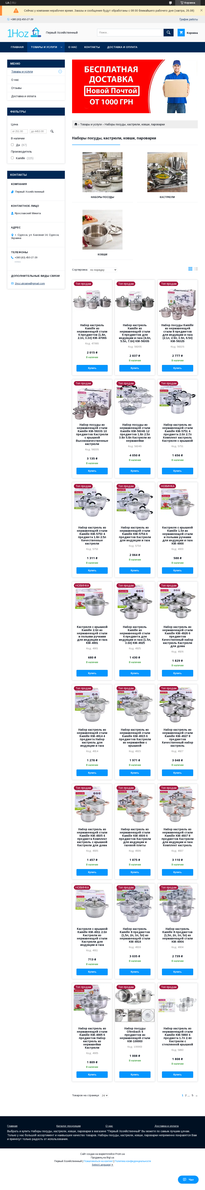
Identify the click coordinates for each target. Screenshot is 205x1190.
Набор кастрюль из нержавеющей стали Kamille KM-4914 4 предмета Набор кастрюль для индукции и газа (92, 737)
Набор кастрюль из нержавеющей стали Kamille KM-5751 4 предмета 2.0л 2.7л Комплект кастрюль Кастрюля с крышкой (177, 432)
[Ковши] (102, 230)
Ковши (102, 254)
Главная (17, 47)
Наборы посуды (102, 197)
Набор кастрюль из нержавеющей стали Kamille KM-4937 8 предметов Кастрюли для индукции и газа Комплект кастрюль (178, 837)
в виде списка (196, 270)
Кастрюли (167, 197)
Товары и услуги (44, 47)
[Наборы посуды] (102, 172)
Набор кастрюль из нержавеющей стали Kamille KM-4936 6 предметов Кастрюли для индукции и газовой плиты (135, 837)
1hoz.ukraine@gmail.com (30, 283)
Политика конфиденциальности (133, 1161)
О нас (72, 47)
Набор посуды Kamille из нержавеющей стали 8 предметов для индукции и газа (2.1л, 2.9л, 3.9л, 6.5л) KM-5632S (177, 333)
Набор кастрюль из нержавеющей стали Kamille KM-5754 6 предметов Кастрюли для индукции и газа (135, 534)
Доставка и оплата (122, 47)
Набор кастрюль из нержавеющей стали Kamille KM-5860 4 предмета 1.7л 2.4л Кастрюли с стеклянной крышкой (177, 1036)
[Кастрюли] (167, 172)
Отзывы (16, 88)
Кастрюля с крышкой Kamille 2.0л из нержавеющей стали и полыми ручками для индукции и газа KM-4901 (92, 634)
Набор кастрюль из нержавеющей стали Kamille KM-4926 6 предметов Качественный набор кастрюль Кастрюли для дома (177, 636)
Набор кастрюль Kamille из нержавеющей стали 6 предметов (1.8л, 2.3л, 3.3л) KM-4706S (92, 332)
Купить (92, 368)
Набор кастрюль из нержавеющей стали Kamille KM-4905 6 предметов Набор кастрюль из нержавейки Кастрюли (92, 1038)
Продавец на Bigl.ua (102, 1157)
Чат (191, 1179)
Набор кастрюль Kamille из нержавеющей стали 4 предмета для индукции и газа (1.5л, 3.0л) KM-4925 (135, 634)
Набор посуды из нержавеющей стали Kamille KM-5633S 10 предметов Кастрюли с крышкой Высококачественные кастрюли (92, 434)
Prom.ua (120, 1154)
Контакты (92, 47)
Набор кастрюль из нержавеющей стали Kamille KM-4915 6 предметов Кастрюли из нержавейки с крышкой (135, 737)
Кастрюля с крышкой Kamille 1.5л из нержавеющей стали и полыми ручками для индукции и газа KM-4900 (177, 535)
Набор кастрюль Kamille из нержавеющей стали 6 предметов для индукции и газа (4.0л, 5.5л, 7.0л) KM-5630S (135, 333)
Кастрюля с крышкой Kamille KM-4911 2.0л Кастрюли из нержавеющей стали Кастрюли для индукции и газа (92, 936)
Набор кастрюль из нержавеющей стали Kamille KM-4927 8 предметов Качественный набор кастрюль (177, 737)
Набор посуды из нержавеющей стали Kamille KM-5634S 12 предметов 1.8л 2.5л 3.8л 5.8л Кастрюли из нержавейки (135, 432)
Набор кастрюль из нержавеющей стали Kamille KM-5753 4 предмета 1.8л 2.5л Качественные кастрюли (92, 535)
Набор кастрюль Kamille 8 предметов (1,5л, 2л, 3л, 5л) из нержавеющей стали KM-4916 (135, 935)
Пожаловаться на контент (98, 1161)
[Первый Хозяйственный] (24, 36)
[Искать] (169, 32)
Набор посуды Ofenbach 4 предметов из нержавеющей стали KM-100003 (135, 1035)
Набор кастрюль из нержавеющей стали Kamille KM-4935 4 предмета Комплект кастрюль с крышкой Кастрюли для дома (92, 837)
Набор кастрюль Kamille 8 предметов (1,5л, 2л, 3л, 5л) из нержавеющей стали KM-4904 (177, 935)
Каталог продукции (68, 1125)
